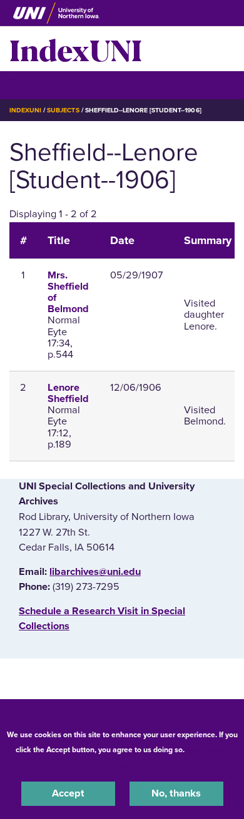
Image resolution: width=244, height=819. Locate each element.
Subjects (63, 110)
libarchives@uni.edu (95, 572)
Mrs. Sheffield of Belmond (68, 292)
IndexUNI (75, 48)
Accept (68, 793)
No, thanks (176, 793)
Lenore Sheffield (68, 393)
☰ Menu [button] (31, 84)
